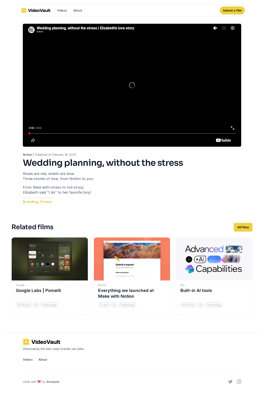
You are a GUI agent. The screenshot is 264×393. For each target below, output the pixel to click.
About (77, 10)
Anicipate (52, 381)
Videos (62, 10)
